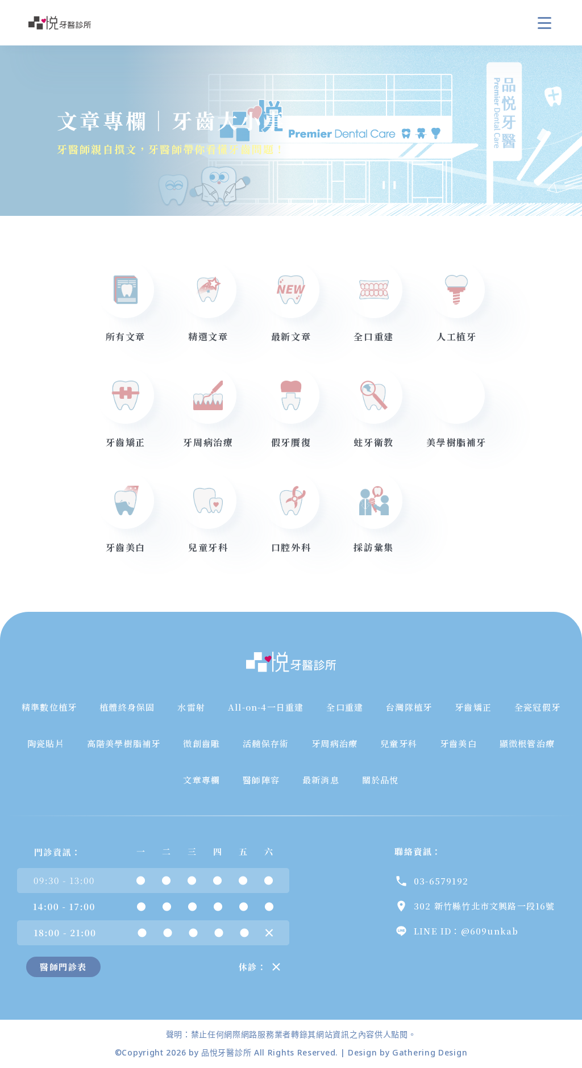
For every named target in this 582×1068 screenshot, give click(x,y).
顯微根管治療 (527, 743)
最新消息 (320, 780)
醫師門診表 (63, 967)
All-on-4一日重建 (266, 707)
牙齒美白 (458, 743)
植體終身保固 (127, 707)
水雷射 (191, 707)
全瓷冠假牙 (537, 707)
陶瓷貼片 (45, 743)
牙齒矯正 (473, 707)
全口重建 (344, 707)
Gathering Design (429, 1052)
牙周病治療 (334, 743)
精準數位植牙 (49, 707)
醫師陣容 (261, 780)
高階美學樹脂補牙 (124, 743)
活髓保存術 (266, 743)
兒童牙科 (398, 743)
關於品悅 (380, 780)
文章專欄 (201, 780)
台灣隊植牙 (409, 707)
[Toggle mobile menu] (544, 23)
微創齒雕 (201, 743)
